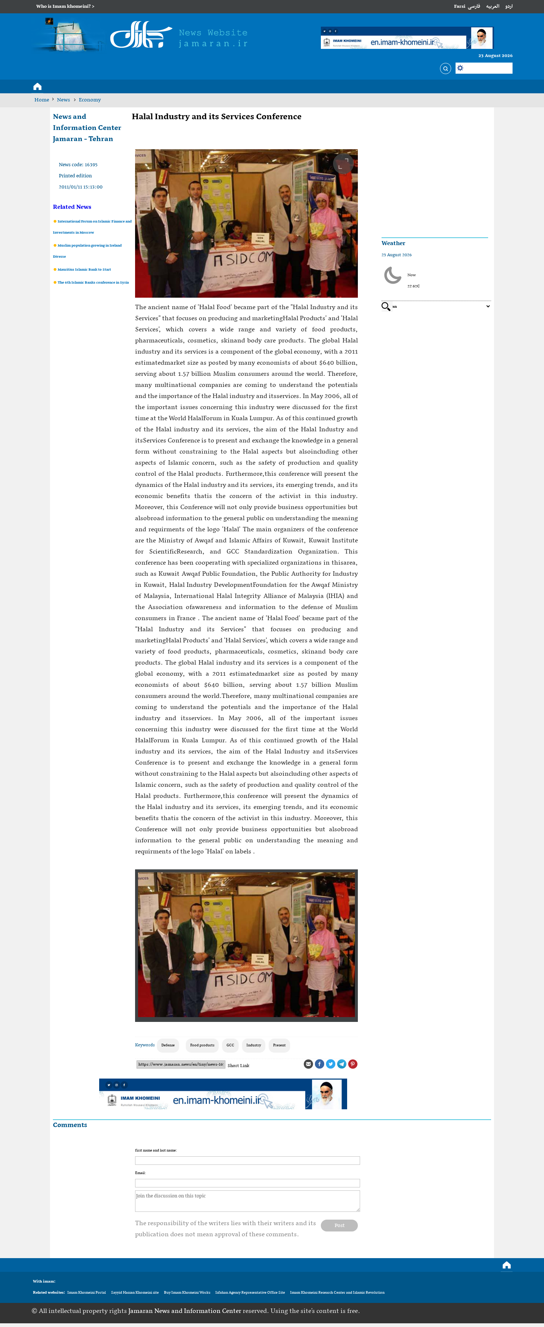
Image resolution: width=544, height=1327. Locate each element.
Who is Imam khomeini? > (65, 6)
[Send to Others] (308, 1064)
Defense (168, 1045)
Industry (253, 1045)
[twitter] (473, 1311)
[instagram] (507, 1311)
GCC (230, 1045)
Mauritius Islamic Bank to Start (84, 270)
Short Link (238, 1066)
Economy (90, 100)
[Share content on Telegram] (341, 1064)
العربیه (492, 6)
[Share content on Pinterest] (352, 1064)
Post (340, 1225)
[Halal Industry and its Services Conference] (246, 223)
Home (41, 100)
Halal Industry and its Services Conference (217, 117)
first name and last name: (156, 1150)
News (64, 100)
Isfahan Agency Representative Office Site (250, 1292)
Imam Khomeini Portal (86, 1292)
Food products (202, 1045)
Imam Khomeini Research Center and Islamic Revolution (337, 1292)
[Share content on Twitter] (330, 1064)
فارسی (474, 6)
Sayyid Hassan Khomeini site (135, 1292)
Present (279, 1045)
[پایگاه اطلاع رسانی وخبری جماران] (142, 35)
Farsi (459, 6)
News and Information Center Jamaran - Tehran (87, 128)
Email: (140, 1173)
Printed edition (75, 176)
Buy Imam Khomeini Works (187, 1292)
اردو (509, 6)
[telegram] (484, 1311)
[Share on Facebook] (319, 1064)
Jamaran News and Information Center (185, 1311)
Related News (72, 207)
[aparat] (496, 1311)
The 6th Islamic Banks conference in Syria (93, 283)
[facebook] (461, 1311)
